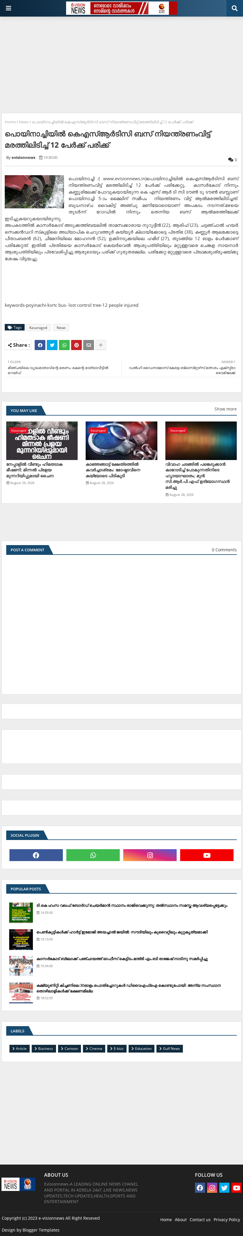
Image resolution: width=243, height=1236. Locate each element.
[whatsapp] (93, 855)
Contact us (200, 1219)
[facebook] (36, 855)
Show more (226, 409)
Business (45, 1048)
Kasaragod (38, 327)
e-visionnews (51, 1218)
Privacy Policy (227, 1219)
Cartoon (71, 1048)
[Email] (88, 345)
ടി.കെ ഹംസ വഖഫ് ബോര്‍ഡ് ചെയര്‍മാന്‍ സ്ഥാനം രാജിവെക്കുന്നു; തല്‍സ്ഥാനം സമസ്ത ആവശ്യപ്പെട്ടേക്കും (131, 905)
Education (143, 1048)
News (24, 121)
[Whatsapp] (64, 345)
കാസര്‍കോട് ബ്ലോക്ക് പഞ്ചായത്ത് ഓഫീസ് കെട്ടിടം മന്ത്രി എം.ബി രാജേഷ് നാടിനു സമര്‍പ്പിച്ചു (122, 958)
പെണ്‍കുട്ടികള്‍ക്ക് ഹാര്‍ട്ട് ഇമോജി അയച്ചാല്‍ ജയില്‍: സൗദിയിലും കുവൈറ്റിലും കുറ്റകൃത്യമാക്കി (122, 932)
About (181, 1219)
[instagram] (150, 855)
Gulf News (171, 1048)
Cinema (95, 1048)
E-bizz (119, 1048)
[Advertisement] (122, 62)
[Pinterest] (76, 345)
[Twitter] (52, 345)
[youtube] (207, 855)
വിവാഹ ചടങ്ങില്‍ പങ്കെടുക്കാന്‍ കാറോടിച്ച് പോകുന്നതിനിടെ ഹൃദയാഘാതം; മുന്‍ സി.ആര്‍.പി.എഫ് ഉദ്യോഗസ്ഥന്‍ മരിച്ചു (197, 475)
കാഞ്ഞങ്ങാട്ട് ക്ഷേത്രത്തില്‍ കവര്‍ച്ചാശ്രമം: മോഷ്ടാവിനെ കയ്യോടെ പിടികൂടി (113, 469)
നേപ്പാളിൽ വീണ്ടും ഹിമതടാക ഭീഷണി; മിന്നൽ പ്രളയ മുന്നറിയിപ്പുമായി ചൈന (34, 469)
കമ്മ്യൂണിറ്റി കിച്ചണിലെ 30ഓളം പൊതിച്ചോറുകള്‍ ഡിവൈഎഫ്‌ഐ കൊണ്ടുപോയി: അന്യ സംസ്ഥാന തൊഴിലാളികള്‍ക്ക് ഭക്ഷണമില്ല (128, 988)
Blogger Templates (41, 1230)
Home (10, 121)
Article (21, 1048)
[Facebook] (40, 345)
